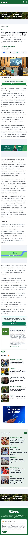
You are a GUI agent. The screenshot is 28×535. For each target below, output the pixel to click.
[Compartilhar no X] (11, 52)
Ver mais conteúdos (14, 346)
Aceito (4, 531)
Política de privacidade (16, 529)
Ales (3, 351)
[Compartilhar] (24, 52)
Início (2, 26)
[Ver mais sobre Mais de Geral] (25, 433)
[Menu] (26, 2)
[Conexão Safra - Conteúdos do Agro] (4, 2)
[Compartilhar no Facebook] (4, 52)
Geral (7, 26)
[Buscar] (24, 2)
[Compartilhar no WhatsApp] (17, 52)
